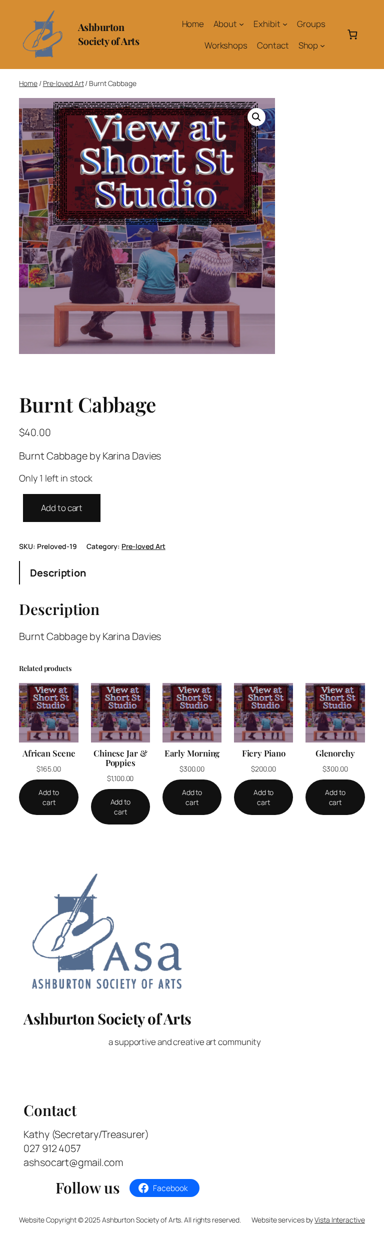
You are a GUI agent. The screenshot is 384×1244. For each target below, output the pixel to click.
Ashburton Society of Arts (109, 34)
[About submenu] (241, 24)
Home (28, 83)
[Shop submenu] (322, 45)
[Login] (335, 35)
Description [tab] (58, 573)
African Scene (49, 753)
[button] (257, 117)
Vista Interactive (339, 1219)
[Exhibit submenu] (285, 24)
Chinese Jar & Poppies (121, 758)
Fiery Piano (264, 753)
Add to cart (61, 508)
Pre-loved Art (63, 83)
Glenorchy (335, 753)
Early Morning (192, 753)
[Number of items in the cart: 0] (352, 34)
